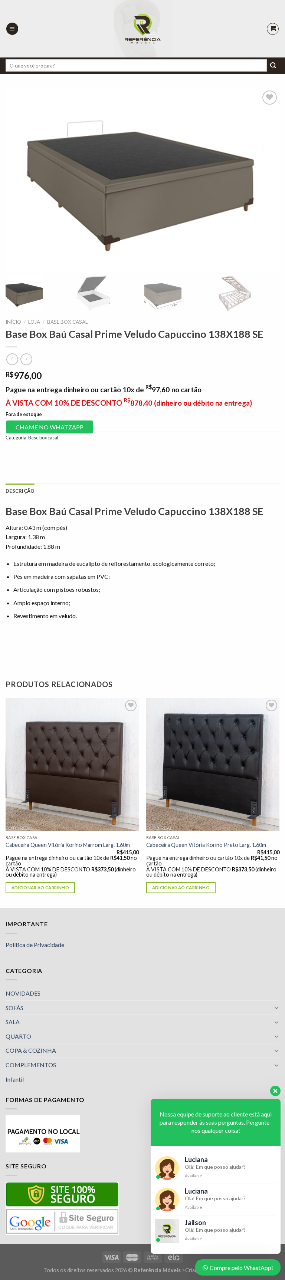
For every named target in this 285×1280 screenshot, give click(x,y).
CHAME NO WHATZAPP (49, 426)
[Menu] (12, 29)
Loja (34, 322)
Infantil (15, 1079)
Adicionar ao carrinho (40, 887)
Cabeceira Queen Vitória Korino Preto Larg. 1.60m (206, 845)
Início (13, 322)
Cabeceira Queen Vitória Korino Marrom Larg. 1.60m (68, 845)
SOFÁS (14, 1007)
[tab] (20, 491)
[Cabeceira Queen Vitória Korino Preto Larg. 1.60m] (212, 764)
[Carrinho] (273, 29)
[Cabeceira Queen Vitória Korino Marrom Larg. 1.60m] (72, 764)
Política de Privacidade (35, 944)
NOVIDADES (23, 993)
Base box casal (67, 322)
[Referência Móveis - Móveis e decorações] (143, 28)
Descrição (20, 491)
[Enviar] (273, 65)
